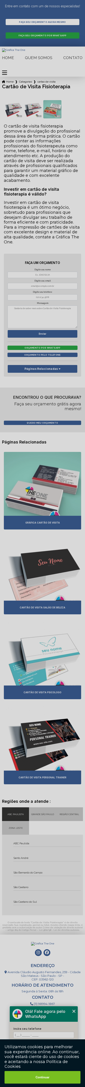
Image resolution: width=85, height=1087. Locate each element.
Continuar (42, 1077)
